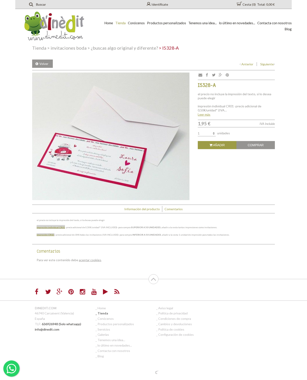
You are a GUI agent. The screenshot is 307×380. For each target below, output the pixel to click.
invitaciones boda (67, 48)
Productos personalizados (166, 23)
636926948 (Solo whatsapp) (61, 324)
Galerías (103, 334)
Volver (43, 64)
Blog (288, 29)
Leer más (204, 114)
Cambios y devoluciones (175, 324)
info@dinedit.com (47, 329)
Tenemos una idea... (202, 23)
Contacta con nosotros (274, 23)
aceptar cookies (90, 260)
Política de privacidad (173, 313)
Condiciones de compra (174, 318)
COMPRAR (256, 145)
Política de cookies (171, 329)
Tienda (120, 23)
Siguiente (267, 64)
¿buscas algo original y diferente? (122, 48)
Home (108, 23)
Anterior (247, 64)
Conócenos (136, 23)
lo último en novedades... (237, 23)
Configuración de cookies (176, 334)
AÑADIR (218, 145)
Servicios (104, 329)
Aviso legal (165, 308)
